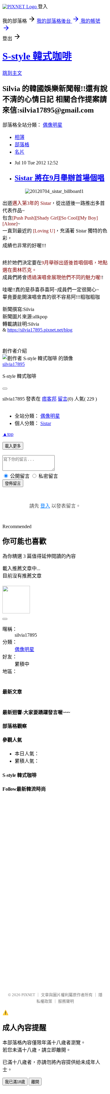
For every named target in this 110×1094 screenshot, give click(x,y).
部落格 (22, 144)
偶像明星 (52, 125)
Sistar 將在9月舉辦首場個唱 (60, 178)
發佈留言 (13, 483)
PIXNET (28, 994)
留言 (63, 398)
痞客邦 (49, 398)
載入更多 (13, 446)
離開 (35, 1082)
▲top (7, 434)
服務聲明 (66, 1001)
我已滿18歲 (15, 1082)
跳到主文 (12, 73)
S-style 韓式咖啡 (37, 56)
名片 (19, 152)
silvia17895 (13, 364)
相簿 (19, 137)
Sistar (45, 423)
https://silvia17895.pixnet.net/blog (39, 329)
